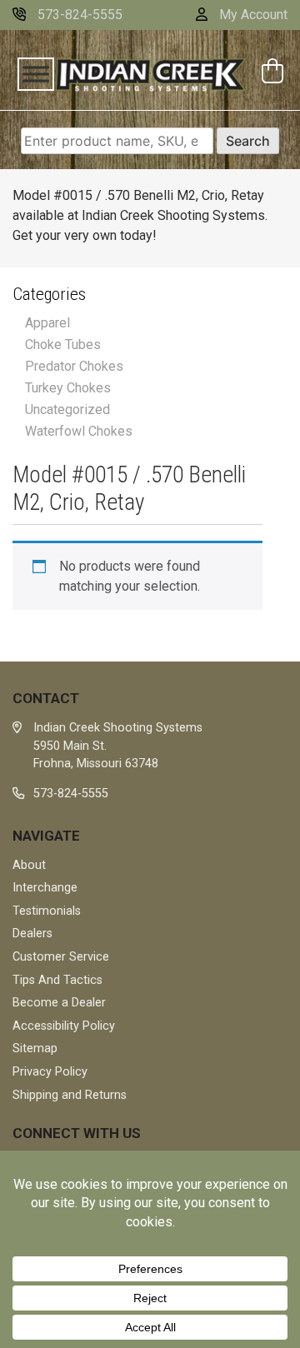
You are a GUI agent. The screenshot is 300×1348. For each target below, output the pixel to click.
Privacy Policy (50, 1072)
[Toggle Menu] (35, 74)
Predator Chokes (74, 366)
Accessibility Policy (63, 1026)
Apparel (47, 323)
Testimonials (46, 911)
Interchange (45, 888)
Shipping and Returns (69, 1095)
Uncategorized (67, 409)
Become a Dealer (59, 1003)
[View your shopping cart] (275, 73)
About (29, 865)
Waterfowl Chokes (78, 431)
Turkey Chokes (68, 388)
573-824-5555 (78, 14)
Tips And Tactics (57, 980)
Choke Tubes (63, 344)
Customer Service (60, 957)
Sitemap (35, 1048)
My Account (252, 14)
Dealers (32, 933)
